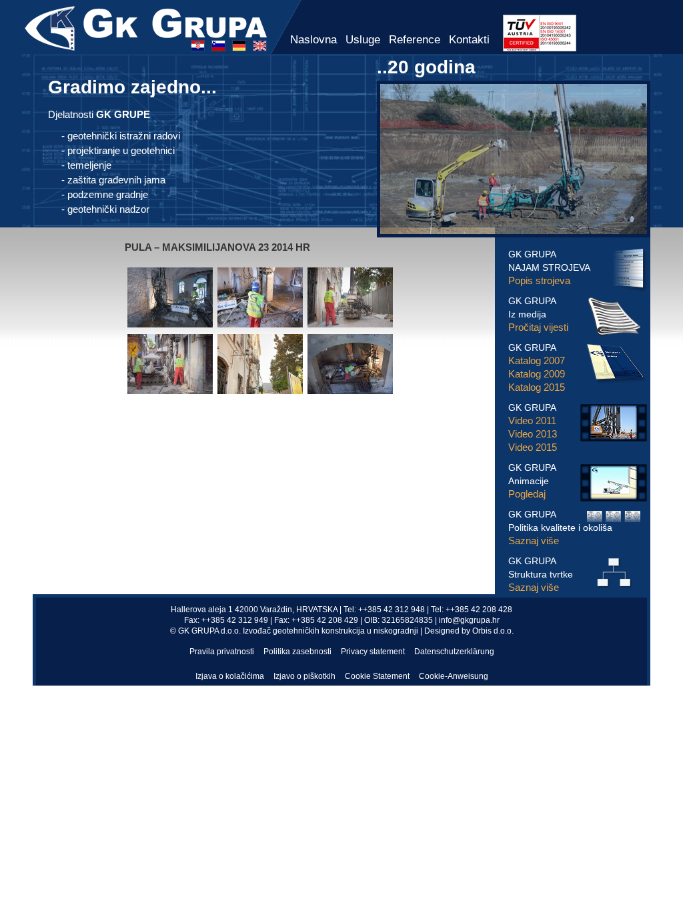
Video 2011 (532, 420)
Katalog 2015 (536, 387)
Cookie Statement (377, 676)
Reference (414, 39)
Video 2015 (532, 447)
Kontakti (469, 39)
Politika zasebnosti (297, 651)
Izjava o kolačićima (229, 676)
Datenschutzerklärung (454, 651)
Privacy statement (373, 651)
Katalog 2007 (536, 360)
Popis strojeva (539, 280)
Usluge (363, 39)
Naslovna (313, 39)
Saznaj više (533, 540)
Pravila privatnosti (221, 651)
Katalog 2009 (536, 373)
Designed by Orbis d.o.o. (469, 631)
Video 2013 (532, 433)
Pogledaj (527, 494)
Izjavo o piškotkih (304, 676)
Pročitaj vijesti (538, 327)
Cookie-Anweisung (453, 676)
